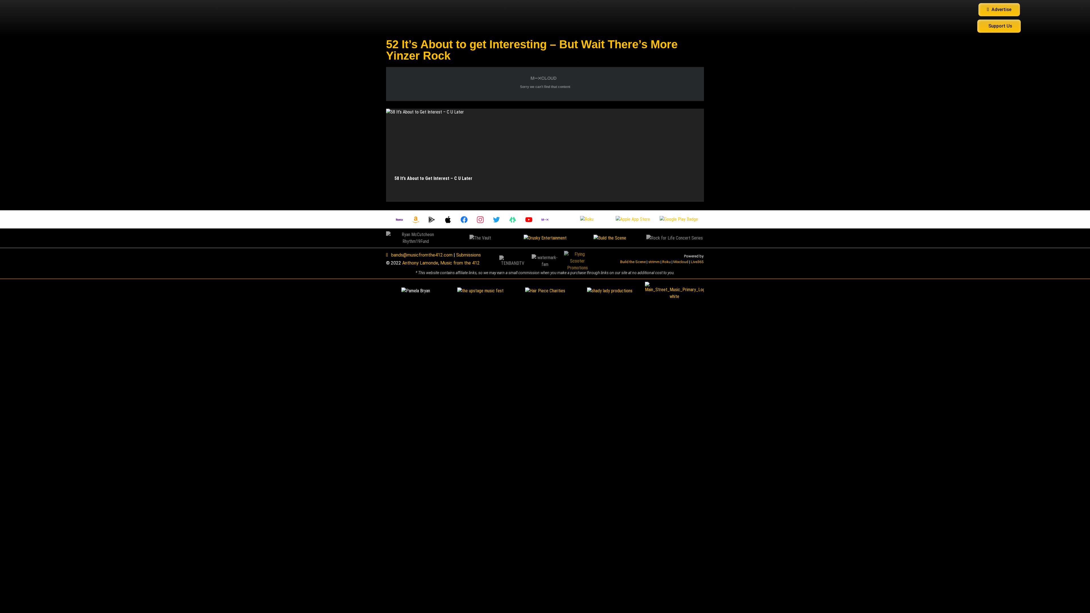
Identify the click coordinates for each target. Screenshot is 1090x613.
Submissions (468, 255)
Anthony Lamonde (420, 263)
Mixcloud (680, 262)
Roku (666, 262)
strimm (654, 262)
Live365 (697, 262)
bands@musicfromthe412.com (421, 255)
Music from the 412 (460, 263)
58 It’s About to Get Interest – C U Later (433, 178)
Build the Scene (633, 262)
